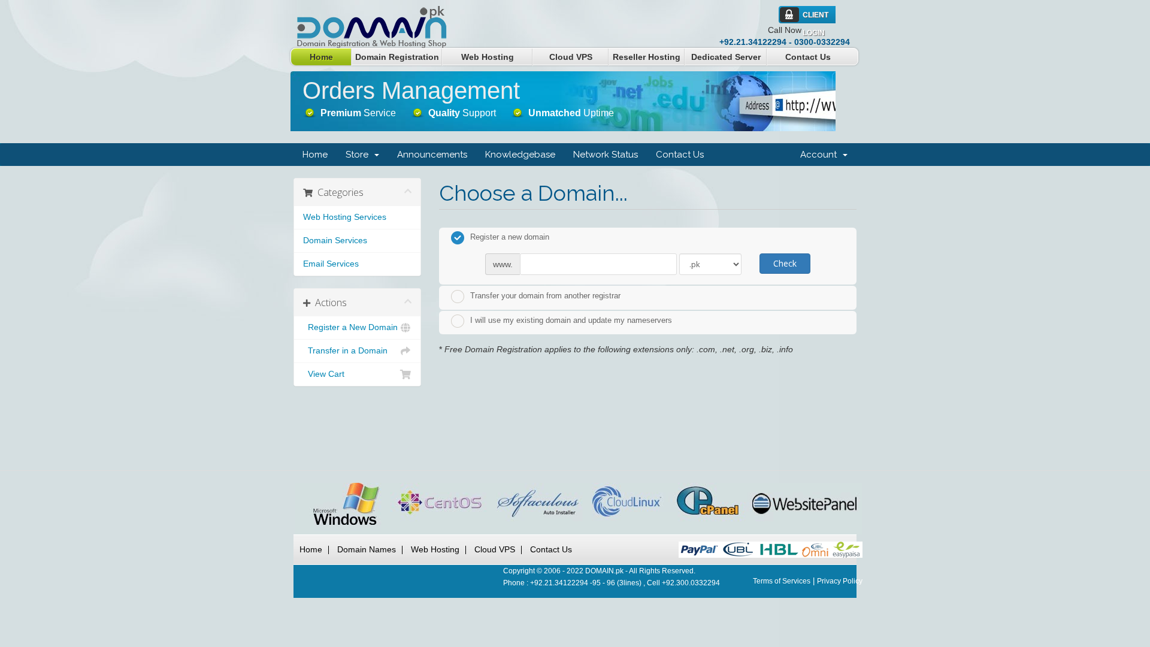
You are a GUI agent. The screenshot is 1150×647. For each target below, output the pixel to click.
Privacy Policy (839, 581)
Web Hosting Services (344, 217)
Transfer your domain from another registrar (545, 295)
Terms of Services (781, 581)
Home (321, 57)
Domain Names (366, 549)
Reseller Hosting (646, 57)
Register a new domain (509, 237)
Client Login (815, 17)
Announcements (432, 154)
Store (359, 154)
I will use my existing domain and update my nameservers (571, 320)
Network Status (605, 154)
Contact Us (808, 57)
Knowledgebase (520, 154)
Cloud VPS (570, 57)
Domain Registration (397, 57)
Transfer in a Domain (345, 350)
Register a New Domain (350, 327)
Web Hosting (487, 57)
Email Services (331, 263)
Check (785, 263)
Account (821, 154)
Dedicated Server (726, 57)
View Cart (323, 374)
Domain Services (335, 240)
